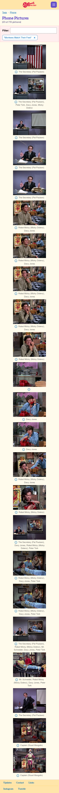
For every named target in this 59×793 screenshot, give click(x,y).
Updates (7, 783)
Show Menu (54, 5)
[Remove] (35, 37)
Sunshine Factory (29, 5)
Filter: (5, 30)
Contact (20, 783)
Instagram (8, 789)
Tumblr (22, 789)
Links (31, 783)
